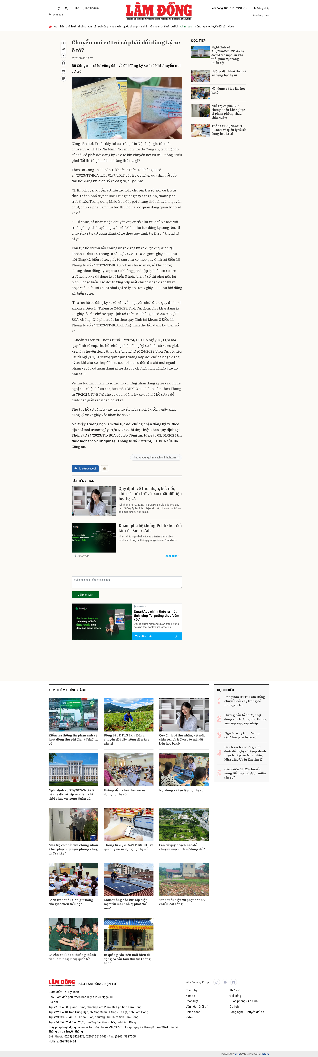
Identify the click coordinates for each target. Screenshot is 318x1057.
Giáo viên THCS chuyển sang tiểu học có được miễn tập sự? (245, 773)
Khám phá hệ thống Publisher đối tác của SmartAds (150, 528)
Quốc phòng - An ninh (135, 26)
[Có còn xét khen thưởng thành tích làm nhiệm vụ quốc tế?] (73, 934)
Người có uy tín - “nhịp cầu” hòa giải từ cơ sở (241, 735)
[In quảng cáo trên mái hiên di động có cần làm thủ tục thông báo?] (128, 934)
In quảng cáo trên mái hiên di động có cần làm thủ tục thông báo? (127, 959)
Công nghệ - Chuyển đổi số (210, 26)
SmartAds (83, 556)
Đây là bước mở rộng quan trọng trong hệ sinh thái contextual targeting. (156, 625)
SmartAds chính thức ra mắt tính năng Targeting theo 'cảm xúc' (156, 615)
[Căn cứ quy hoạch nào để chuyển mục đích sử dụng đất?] (184, 824)
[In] (104, 468)
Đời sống (103, 26)
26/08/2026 (86, 8)
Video (230, 26)
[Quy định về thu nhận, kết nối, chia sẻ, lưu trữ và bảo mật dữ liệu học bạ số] (94, 501)
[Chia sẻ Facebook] (63, 63)
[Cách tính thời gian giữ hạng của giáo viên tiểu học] (73, 879)
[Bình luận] (63, 71)
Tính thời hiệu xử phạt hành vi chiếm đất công (182, 902)
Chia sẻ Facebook (86, 468)
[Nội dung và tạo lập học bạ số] (200, 93)
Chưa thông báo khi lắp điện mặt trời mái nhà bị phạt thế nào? (126, 904)
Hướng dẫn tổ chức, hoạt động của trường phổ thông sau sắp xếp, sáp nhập (245, 719)
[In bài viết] (63, 79)
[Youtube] (225, 982)
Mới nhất (59, 26)
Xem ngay (171, 555)
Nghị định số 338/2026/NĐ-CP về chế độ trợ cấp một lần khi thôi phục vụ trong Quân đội (227, 55)
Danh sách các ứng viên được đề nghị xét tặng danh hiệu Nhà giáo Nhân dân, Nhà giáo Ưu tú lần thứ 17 (245, 753)
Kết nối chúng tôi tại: (198, 982)
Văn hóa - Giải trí (159, 26)
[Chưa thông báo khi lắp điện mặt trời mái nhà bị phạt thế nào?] (128, 879)
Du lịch (175, 26)
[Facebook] (233, 982)
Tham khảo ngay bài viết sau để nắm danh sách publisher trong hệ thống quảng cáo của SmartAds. (148, 538)
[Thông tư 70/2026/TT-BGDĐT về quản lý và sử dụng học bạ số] (200, 130)
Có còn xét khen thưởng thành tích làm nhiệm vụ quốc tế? (72, 957)
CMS (240, 1054)
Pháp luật (115, 26)
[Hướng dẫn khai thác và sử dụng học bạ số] (200, 76)
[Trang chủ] (51, 26)
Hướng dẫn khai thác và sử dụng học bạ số (228, 73)
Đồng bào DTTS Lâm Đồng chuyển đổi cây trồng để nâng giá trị (126, 739)
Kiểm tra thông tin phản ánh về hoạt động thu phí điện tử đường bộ (73, 739)
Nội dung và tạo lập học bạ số (228, 90)
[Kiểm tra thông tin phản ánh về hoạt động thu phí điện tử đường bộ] (73, 714)
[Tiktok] (216, 982)
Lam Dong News (261, 15)
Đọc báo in (58, 14)
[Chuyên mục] (51, 8)
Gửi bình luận (85, 594)
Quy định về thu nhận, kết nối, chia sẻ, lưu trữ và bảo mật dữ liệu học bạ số (150, 493)
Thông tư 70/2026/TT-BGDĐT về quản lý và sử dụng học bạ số (228, 130)
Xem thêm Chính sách (67, 690)
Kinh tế (92, 26)
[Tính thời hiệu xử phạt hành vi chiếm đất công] (184, 879)
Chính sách (186, 26)
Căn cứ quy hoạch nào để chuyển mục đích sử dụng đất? (182, 847)
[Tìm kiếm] (66, 8)
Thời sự (82, 26)
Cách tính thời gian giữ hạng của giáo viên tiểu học (71, 902)
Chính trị (71, 26)
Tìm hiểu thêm (144, 636)
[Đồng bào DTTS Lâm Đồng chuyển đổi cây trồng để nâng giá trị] (128, 714)
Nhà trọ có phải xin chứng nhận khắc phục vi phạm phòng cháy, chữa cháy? (228, 111)
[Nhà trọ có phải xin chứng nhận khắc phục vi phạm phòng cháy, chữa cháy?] (200, 110)
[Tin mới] (59, 8)
